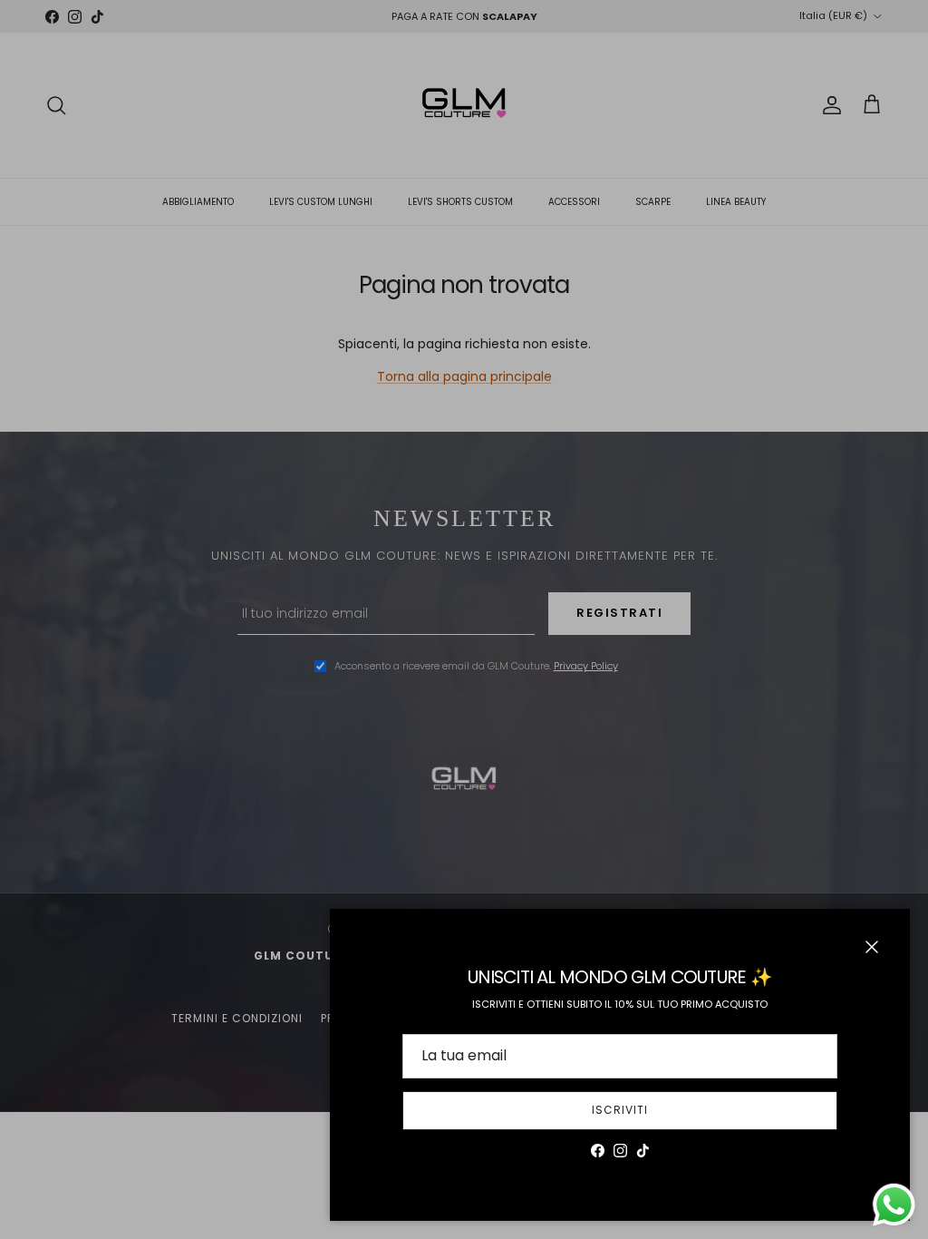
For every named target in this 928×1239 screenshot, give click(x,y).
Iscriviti (620, 1109)
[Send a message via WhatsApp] (894, 1205)
